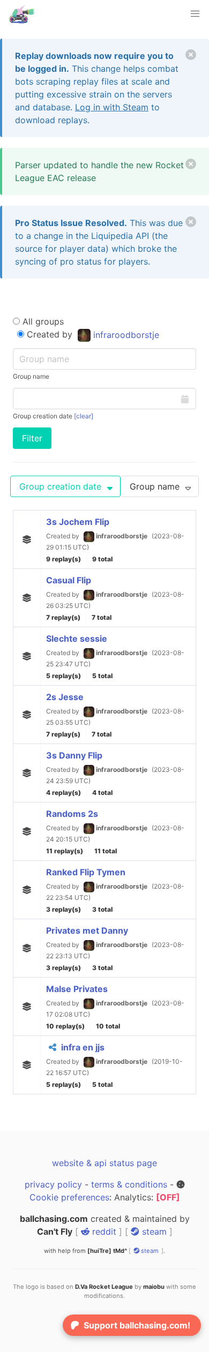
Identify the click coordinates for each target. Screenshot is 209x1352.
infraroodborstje (125, 334)
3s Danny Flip (74, 755)
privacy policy (53, 1184)
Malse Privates (77, 988)
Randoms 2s (72, 813)
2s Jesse (65, 697)
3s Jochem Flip (77, 521)
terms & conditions (129, 1184)
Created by (91, 334)
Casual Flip (68, 580)
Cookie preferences (69, 1197)
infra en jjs (82, 1047)
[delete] (190, 54)
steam (153, 1231)
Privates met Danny (87, 930)
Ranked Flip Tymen (85, 872)
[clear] (83, 416)
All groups (42, 321)
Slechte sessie (76, 638)
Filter (32, 438)
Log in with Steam (111, 107)
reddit (102, 1231)
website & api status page (104, 1163)
